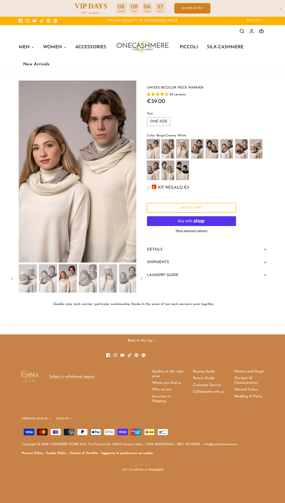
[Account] (251, 31)
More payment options (192, 230)
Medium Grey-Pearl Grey (153, 170)
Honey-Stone (256, 149)
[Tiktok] (41, 20)
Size (150, 113)
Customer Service (207, 385)
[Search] (242, 31)
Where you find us (166, 383)
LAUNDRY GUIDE (163, 275)
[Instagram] (27, 20)
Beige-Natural (168, 149)
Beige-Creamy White (153, 149)
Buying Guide (204, 371)
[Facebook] (20, 20)
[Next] (129, 171)
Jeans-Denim (197, 149)
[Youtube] (34, 20)
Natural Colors (246, 389)
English (253, 20)
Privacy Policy (32, 453)
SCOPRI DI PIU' (192, 8)
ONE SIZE (158, 121)
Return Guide (203, 378)
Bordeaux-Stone (241, 149)
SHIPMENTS (158, 262)
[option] (77, 172)
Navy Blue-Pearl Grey (182, 170)
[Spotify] (55, 20)
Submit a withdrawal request (72, 376)
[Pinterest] (48, 20)
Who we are (161, 389)
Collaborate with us (208, 392)
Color (151, 135)
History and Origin (249, 371)
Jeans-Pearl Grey (212, 149)
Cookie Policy (56, 453)
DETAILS (155, 249)
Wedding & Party (248, 396)
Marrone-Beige (226, 149)
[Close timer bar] (280, 8)
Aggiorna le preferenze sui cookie (127, 453)
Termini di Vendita (84, 453)
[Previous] (25, 171)
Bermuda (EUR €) (35, 418)
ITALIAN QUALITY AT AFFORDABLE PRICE (142, 20)
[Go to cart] (261, 31)
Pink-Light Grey (182, 149)
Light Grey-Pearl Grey (168, 170)
